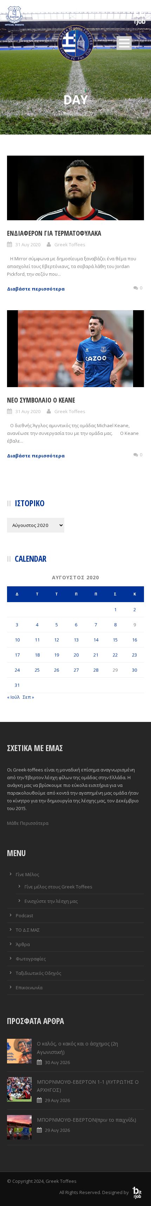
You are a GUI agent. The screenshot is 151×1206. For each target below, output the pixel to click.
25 (37, 670)
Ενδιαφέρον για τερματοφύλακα (54, 233)
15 (115, 640)
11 (37, 640)
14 (95, 640)
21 (95, 655)
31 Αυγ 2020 (27, 244)
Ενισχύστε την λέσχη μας (51, 901)
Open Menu (124, 43)
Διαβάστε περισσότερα (36, 289)
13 (76, 640)
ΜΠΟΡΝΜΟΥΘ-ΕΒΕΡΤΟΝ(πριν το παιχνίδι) (86, 1119)
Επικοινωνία (29, 987)
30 (134, 670)
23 (134, 655)
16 (134, 640)
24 (17, 670)
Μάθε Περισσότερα (27, 823)
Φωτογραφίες (31, 959)
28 (95, 670)
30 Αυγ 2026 (57, 1062)
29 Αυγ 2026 (57, 1100)
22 (115, 655)
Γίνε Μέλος (27, 874)
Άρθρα (23, 944)
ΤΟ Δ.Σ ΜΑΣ (28, 930)
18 (37, 655)
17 (17, 655)
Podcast (24, 915)
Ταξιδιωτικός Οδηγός (38, 973)
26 (56, 670)
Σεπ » (28, 697)
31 (17, 685)
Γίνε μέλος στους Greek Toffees (58, 887)
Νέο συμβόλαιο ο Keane (41, 400)
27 (76, 670)
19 (56, 655)
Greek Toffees (69, 244)
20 (76, 655)
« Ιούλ (13, 697)
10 (17, 640)
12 (56, 640)
